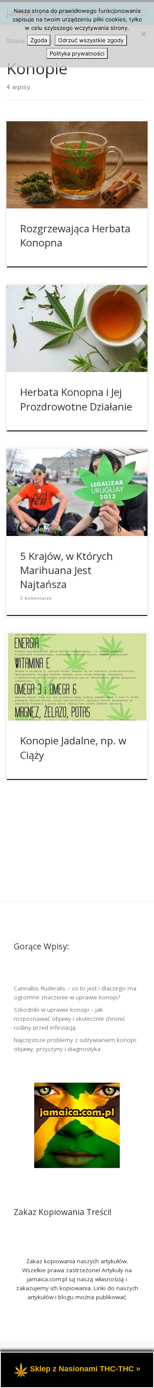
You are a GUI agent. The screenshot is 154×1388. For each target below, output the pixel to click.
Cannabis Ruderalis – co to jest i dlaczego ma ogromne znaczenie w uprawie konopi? (75, 992)
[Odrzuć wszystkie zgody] (143, 33)
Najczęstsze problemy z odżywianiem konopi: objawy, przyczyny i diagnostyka (75, 1044)
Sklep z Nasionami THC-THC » (85, 1369)
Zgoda (38, 40)
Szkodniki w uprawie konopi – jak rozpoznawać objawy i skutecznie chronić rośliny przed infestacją (69, 1018)
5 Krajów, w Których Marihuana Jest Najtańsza (66, 570)
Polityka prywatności (77, 53)
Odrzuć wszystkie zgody (91, 40)
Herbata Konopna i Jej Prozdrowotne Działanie (76, 399)
